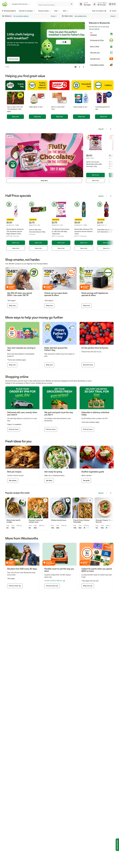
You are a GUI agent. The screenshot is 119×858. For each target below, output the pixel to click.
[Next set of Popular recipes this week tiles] (110, 493)
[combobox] (55, 4)
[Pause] (75, 66)
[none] (99, 4)
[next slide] (83, 66)
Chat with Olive (117, 844)
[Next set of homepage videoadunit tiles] (110, 128)
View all (100, 129)
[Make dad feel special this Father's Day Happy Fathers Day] (59, 333)
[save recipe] (23, 500)
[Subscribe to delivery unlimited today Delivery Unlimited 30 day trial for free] (97, 397)
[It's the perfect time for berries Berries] (97, 333)
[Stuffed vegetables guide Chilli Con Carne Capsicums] (97, 457)
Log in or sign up (100, 29)
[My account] (94, 4)
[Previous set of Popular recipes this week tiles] (106, 493)
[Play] (80, 136)
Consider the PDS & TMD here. (53, 580)
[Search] (72, 4)
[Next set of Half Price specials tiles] (110, 196)
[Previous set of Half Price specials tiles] (106, 196)
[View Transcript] (76, 136)
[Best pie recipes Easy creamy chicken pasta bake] (22, 457)
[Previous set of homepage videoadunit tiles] (106, 128)
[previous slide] (79, 66)
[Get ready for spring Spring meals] (59, 457)
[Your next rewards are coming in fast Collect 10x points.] (22, 333)
